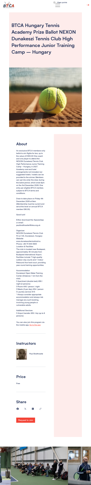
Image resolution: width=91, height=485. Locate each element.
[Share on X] (25, 408)
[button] (88, 4)
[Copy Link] (40, 408)
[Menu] (58, 5)
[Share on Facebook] (17, 408)
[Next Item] (84, 465)
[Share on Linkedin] (32, 408)
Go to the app (35, 325)
